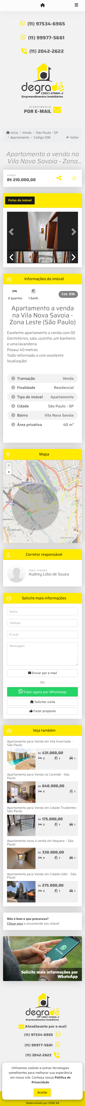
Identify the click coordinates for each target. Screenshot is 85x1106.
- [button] (8, 472)
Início (14, 132)
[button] (12, 232)
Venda (27, 132)
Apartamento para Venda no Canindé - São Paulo (38, 776)
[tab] (20, 200)
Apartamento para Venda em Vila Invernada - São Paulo (40, 743)
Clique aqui (15, 923)
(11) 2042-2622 (46, 51)
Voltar (74, 137)
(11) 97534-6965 (46, 23)
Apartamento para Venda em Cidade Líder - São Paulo (41, 876)
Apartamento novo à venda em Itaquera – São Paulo (40, 842)
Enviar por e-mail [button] (44, 673)
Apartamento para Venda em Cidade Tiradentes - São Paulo (42, 809)
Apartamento (19, 137)
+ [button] (8, 465)
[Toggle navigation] (76, 6)
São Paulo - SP (47, 132)
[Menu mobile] (42, 5)
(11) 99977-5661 (46, 37)
